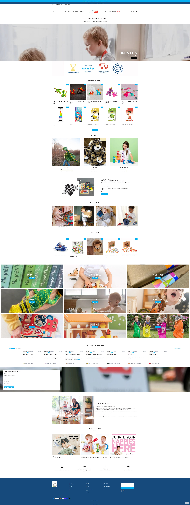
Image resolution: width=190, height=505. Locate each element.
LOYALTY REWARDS (89, 489)
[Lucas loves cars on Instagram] (121, 491)
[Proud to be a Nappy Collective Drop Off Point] (124, 444)
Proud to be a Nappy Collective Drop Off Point (119, 457)
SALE (118, 11)
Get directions (9, 387)
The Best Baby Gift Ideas (57, 457)
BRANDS (114, 11)
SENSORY (104, 489)
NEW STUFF (71, 483)
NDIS (87, 490)
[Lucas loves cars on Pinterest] (125, 491)
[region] (95, 1)
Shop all (134, 58)
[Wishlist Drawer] (134, 12)
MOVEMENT (105, 487)
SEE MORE (124, 171)
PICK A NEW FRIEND (95, 171)
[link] (32, 363)
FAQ (69, 4)
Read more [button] (78, 359)
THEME (81, 11)
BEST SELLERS (71, 484)
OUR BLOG (87, 483)
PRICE (109, 11)
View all (95, 430)
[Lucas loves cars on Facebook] (123, 491)
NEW (66, 11)
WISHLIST (65, 4)
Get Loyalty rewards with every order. (106, 470)
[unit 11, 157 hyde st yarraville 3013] (95, 379)
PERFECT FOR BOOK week (66, 171)
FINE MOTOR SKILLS (106, 486)
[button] (95, 504)
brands (65, 470)
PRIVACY (62, 4)
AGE (105, 11)
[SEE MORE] (32, 276)
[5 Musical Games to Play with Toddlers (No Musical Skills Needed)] (95, 444)
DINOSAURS (105, 484)
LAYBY (87, 487)
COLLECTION (76, 11)
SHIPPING (53, 4)
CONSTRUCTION (105, 483)
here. (132, 470)
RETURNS (58, 4)
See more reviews (177, 348)
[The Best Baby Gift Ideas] (66, 444)
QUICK (69, 11)
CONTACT (87, 484)
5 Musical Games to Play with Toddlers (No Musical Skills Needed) (94, 457)
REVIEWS (70, 487)
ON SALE (70, 486)
